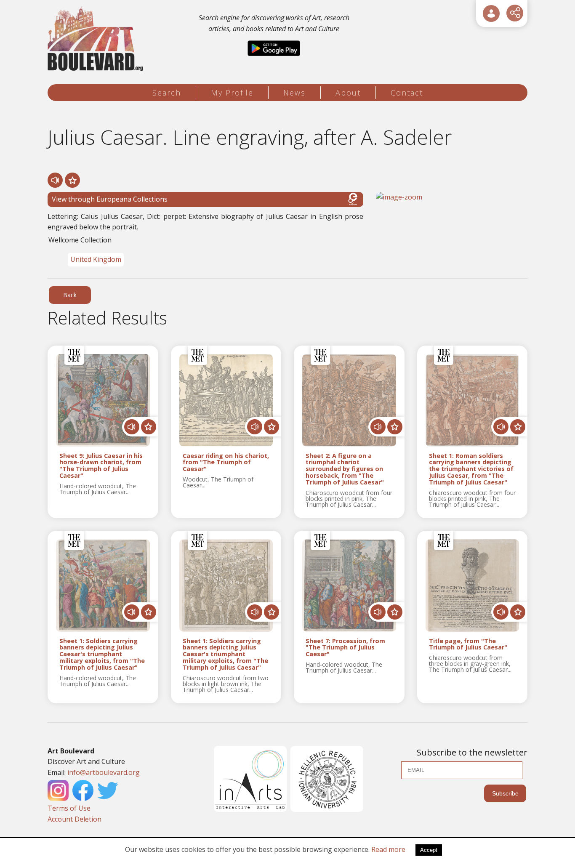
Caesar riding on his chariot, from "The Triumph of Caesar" (226, 462)
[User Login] (491, 13)
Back (70, 295)
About (348, 93)
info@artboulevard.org (103, 772)
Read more (388, 849)
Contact (407, 93)
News (294, 93)
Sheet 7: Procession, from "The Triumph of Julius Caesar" (345, 648)
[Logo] (97, 39)
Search (166, 93)
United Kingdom (95, 259)
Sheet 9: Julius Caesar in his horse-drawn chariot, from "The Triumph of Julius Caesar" (101, 465)
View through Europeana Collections (110, 199)
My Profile (232, 93)
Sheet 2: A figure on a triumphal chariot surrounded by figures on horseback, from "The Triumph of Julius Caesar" (345, 469)
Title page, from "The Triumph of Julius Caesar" (468, 644)
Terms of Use (69, 808)
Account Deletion (74, 819)
